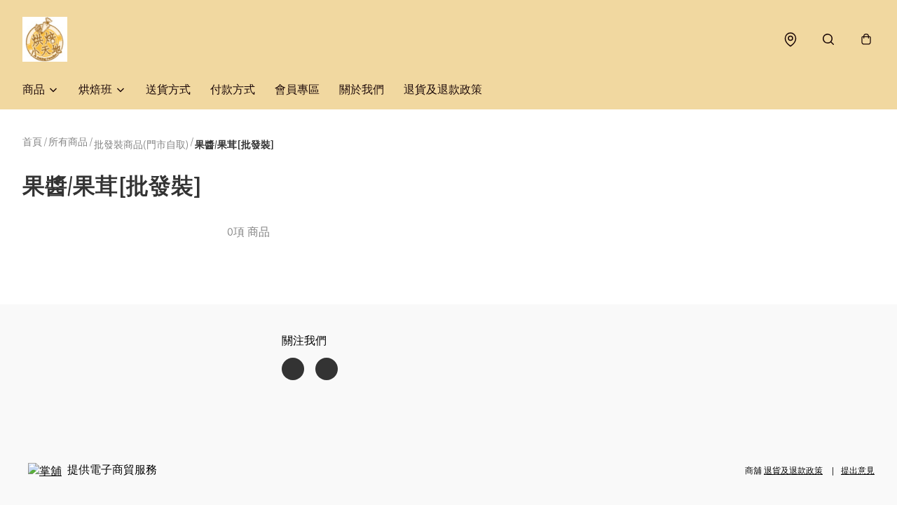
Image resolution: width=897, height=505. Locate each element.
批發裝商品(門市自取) (141, 144)
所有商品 (68, 141)
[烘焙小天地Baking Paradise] (44, 39)
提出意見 (858, 470)
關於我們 (361, 89)
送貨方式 (168, 89)
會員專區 (297, 89)
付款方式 (232, 89)
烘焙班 (95, 89)
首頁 (32, 141)
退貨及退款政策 (443, 89)
